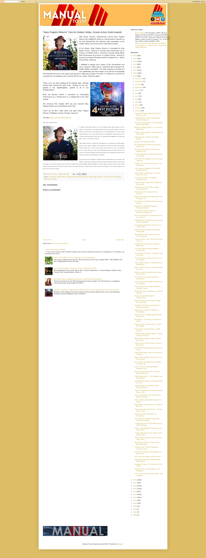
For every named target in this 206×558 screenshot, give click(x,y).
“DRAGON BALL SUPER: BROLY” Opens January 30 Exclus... (148, 334)
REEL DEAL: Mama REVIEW (55, 249)
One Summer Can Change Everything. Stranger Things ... (148, 287)
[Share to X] (81, 174)
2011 (135, 500)
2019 (135, 76)
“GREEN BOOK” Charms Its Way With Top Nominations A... (147, 119)
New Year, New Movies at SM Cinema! (148, 456)
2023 (135, 64)
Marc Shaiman (83, 177)
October (138, 84)
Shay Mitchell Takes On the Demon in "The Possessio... (147, 235)
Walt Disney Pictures (50, 179)
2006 (135, 515)
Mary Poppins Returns (96, 177)
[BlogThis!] (79, 174)
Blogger (120, 544)
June (137, 96)
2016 (135, 486)
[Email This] (77, 174)
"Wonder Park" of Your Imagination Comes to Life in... (146, 448)
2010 (135, 503)
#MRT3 (163, 43)
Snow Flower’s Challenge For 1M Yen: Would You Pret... (148, 174)
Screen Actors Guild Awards (112, 177)
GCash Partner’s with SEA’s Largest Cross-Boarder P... (147, 188)
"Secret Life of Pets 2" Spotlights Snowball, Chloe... (146, 178)
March (137, 105)
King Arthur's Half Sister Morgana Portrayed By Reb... (146, 207)
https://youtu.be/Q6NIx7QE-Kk (60, 118)
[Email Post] (73, 174)
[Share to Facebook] (84, 174)
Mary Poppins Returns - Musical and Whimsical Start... (147, 443)
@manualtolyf (140, 33)
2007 (135, 512)
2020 (135, 73)
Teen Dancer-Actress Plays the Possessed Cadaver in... (145, 211)
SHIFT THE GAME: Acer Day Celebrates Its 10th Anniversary (74, 257)
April (137, 102)
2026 (135, 55)
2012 (135, 497)
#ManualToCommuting (143, 43)
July (136, 93)
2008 (135, 509)
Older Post (120, 240)
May (136, 99)
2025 (135, 58)
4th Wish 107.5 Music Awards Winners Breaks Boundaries (148, 306)
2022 (135, 67)
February (138, 108)
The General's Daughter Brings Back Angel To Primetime (147, 419)
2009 (135, 506)
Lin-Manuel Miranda (72, 177)
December (139, 78)
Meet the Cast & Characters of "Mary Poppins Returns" (147, 372)
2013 (135, 494)
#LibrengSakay (140, 45)
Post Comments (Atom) (60, 243)
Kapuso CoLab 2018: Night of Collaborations (145, 297)
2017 (135, 483)
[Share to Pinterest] (86, 174)
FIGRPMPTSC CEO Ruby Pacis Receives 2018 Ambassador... (149, 221)
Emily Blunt (52, 177)
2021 (135, 70)
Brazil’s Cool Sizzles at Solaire (145, 142)
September (139, 87)
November (139, 81)
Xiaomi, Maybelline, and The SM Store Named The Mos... (148, 396)
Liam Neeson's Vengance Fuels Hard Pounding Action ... (147, 169)
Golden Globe (61, 177)
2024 (135, 61)
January (138, 111)
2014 (135, 491)
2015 (135, 489)
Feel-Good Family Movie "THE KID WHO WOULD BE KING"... (148, 123)
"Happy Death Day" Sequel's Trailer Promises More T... (147, 386)
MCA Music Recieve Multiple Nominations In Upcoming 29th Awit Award (78, 279)
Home (84, 240)
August (137, 90)
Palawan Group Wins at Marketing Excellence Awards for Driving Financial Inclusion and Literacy (86, 290)
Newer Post (47, 240)
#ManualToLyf (155, 43)
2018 (135, 480)
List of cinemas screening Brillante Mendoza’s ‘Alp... (146, 367)
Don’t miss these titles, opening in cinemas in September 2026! (75, 268)
